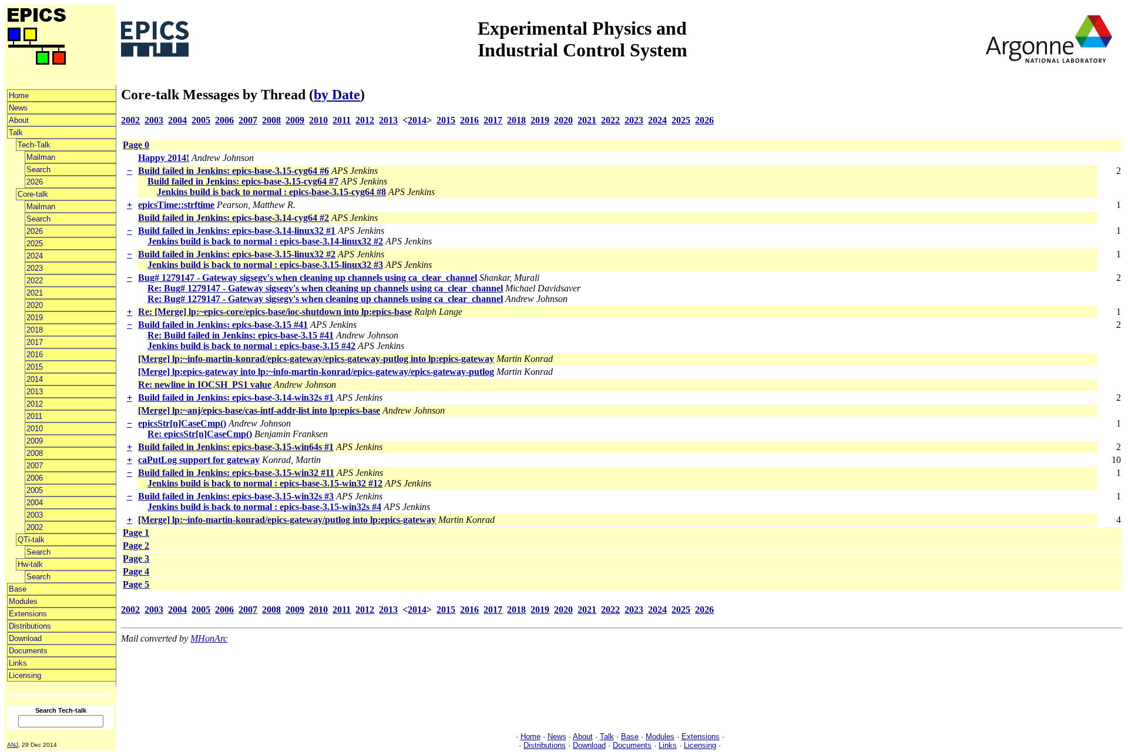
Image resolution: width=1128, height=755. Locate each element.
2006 (34, 478)
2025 (34, 243)
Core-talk (33, 194)
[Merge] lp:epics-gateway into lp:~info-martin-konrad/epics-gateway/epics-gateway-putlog (316, 372)
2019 (34, 317)
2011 (34, 416)
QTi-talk (31, 539)
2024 (34, 255)
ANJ (12, 744)
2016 (34, 354)
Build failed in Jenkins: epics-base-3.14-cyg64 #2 (233, 218)
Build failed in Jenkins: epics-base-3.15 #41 (223, 325)
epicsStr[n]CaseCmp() (182, 423)
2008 (34, 453)
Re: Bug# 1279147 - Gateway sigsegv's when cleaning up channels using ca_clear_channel (325, 288)
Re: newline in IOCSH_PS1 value (204, 385)
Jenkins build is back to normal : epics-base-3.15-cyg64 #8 (271, 192)
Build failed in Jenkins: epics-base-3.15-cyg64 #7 (242, 181)
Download (25, 638)
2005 (34, 490)
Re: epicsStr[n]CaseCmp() (199, 434)
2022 (34, 280)
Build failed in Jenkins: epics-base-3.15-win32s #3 (236, 496)
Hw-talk (30, 564)
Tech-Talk (34, 144)
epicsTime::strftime (176, 205)
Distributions (30, 626)
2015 (34, 367)
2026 (34, 181)
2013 (34, 391)
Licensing (25, 675)
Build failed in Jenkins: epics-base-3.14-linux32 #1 (236, 231)
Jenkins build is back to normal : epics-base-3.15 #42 (251, 346)
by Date (337, 94)
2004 (34, 502)
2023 (34, 268)
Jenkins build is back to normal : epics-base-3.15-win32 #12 (264, 483)
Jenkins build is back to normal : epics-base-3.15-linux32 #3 (265, 265)
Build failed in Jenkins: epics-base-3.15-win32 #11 (236, 473)
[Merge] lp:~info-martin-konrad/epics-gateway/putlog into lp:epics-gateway (287, 520)
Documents (28, 650)
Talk (16, 132)
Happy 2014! (163, 158)
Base (17, 589)
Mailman (40, 157)
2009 (34, 441)
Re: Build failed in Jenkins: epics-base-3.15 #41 (240, 335)
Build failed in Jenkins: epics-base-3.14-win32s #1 (236, 397)
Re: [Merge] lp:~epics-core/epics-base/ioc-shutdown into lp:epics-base (275, 312)
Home (19, 95)
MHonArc (208, 638)
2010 (34, 428)
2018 (34, 330)
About (19, 120)
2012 (34, 404)
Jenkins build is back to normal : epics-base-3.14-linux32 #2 (265, 241)
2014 (34, 379)
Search (38, 169)
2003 (34, 515)
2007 (34, 465)
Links (18, 663)
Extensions (28, 613)
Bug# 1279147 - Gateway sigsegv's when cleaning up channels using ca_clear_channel (307, 278)
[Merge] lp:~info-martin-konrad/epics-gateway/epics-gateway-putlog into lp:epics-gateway (316, 359)
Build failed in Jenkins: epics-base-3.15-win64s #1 (236, 447)
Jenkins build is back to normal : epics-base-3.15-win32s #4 (264, 507)
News (18, 107)
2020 (34, 305)
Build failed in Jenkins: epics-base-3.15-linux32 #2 (236, 254)
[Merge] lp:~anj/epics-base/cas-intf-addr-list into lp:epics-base (259, 410)
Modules (23, 601)
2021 (34, 292)
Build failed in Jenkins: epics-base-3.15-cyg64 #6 (233, 171)
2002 (34, 527)
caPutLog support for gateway (199, 460)
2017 (34, 342)
